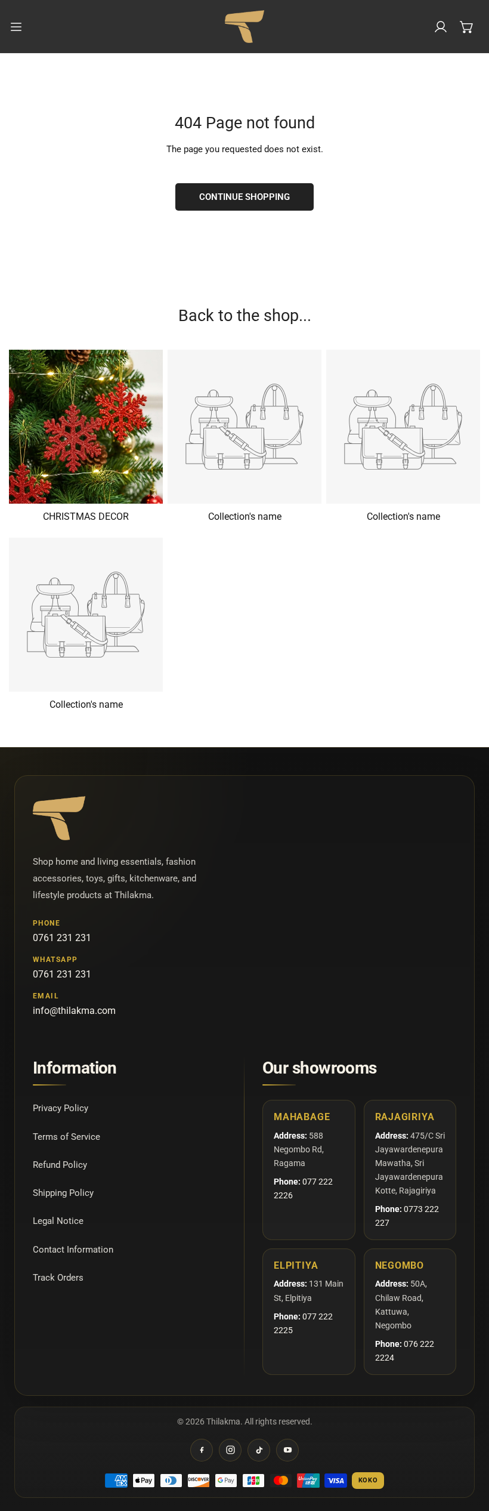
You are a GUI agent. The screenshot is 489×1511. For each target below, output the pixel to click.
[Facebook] (201, 1450)
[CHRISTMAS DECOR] (86, 427)
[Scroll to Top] (467, 1448)
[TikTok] (258, 1450)
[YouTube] (287, 1450)
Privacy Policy (60, 1108)
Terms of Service (66, 1136)
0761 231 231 (62, 937)
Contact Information (73, 1249)
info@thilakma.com (74, 1010)
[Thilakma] (244, 26)
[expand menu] (16, 26)
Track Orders (58, 1277)
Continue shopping (244, 197)
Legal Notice (58, 1221)
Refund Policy (60, 1165)
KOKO (368, 1480)
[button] (467, 27)
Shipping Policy (63, 1193)
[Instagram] (230, 1450)
